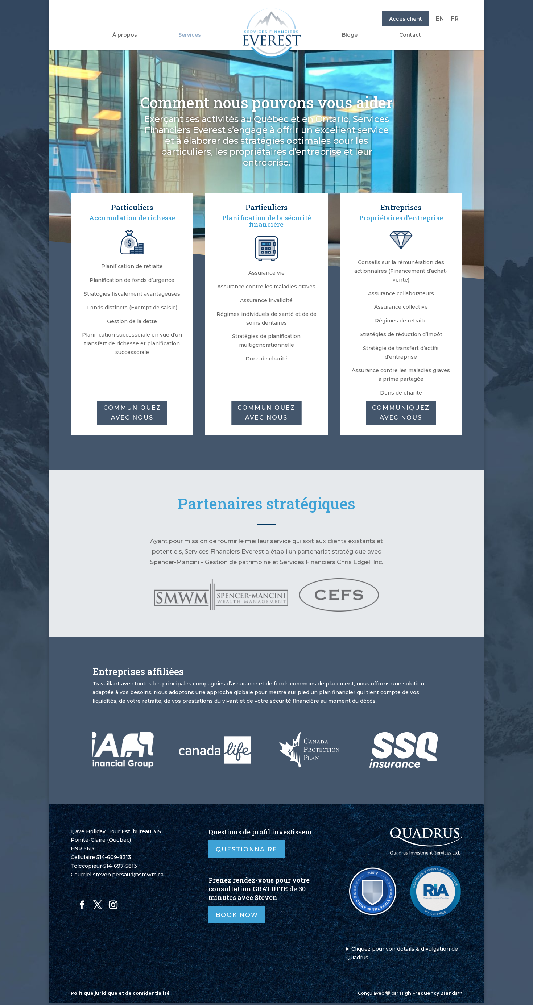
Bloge (350, 35)
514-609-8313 (113, 857)
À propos (124, 35)
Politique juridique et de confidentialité (120, 993)
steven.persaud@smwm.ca (128, 874)
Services (189, 35)
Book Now (237, 915)
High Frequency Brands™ (431, 993)
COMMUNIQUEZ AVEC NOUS (132, 412)
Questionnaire (246, 849)
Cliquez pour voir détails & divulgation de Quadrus (402, 953)
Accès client (405, 19)
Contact (410, 35)
